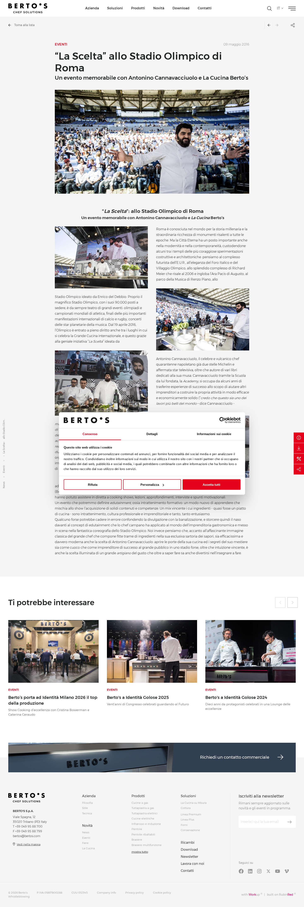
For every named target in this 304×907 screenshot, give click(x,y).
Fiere (85, 843)
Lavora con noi (192, 864)
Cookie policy (162, 892)
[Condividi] (299, 469)
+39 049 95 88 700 (28, 826)
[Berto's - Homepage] (27, 8)
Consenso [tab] (90, 434)
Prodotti (138, 8)
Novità (158, 8)
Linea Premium (191, 814)
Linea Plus (187, 819)
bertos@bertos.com (26, 836)
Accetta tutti (211, 484)
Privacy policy (134, 892)
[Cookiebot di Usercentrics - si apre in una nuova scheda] (222, 420)
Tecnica (87, 813)
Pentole (137, 829)
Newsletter (189, 857)
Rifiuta (92, 484)
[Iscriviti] (289, 822)
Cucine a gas (140, 802)
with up (251, 894)
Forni (184, 825)
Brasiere (137, 839)
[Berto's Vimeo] (286, 871)
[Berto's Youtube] (277, 871)
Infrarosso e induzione (146, 823)
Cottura (185, 808)
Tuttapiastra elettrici (144, 813)
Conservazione (190, 830)
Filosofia (87, 802)
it (278, 8)
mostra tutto (140, 851)
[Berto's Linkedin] (250, 871)
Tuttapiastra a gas (143, 808)
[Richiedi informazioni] (299, 438)
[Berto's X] (268, 871)
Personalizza (149, 484)
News (3, 485)
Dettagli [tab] (152, 434)
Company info (106, 892)
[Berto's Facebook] (241, 871)
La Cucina (88, 848)
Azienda (92, 8)
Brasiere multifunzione (147, 845)
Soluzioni (115, 8)
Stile (85, 808)
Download (180, 8)
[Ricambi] (299, 459)
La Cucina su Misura (193, 802)
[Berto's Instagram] (259, 871)
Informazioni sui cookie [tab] (214, 434)
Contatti (205, 8)
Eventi (3, 469)
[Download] (299, 448)
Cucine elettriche (143, 818)
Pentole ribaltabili (143, 834)
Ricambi (187, 843)
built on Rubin (281, 894)
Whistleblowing (19, 896)
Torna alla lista (24, 25)
